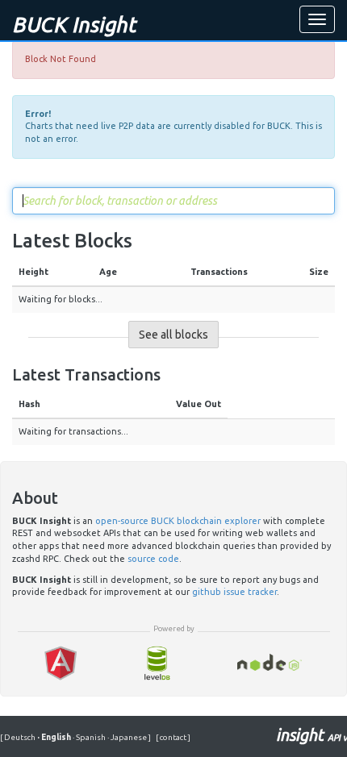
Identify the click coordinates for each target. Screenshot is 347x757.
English (55, 737)
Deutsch (20, 737)
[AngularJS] (60, 663)
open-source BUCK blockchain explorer (178, 521)
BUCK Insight (74, 24)
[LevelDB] (156, 663)
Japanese (127, 737)
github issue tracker (234, 592)
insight (311, 735)
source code (153, 559)
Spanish (90, 737)
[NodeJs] (270, 663)
